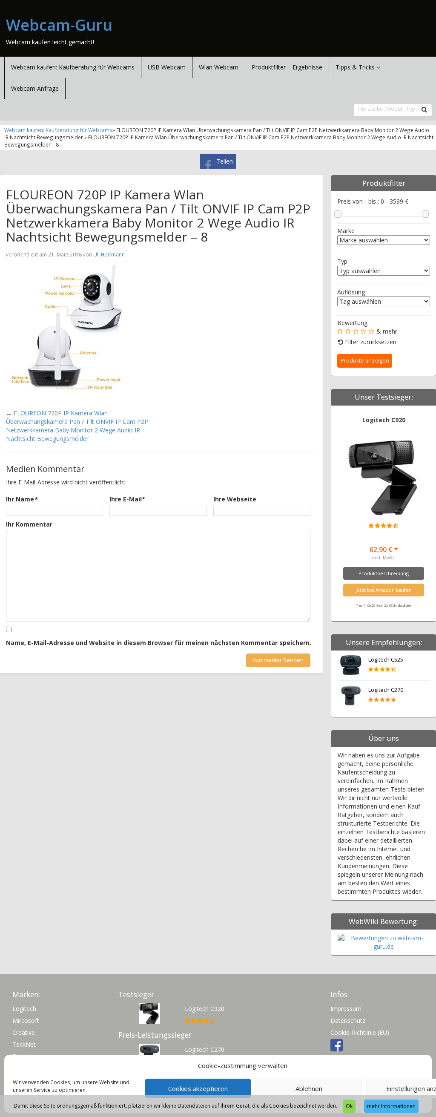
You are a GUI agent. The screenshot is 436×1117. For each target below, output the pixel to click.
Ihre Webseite (234, 499)
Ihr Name (21, 499)
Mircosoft (25, 1020)
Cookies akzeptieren (198, 1088)
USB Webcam (167, 67)
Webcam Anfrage (35, 88)
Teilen (224, 161)
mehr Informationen (391, 1106)
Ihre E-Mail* (127, 499)
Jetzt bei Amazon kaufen (384, 590)
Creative (23, 1032)
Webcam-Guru (59, 25)
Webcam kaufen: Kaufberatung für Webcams (73, 67)
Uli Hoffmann (109, 254)
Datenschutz (347, 1020)
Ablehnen (308, 1088)
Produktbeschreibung (384, 573)
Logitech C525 (385, 659)
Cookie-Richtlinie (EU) (359, 1032)
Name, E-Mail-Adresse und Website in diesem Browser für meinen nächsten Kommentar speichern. (158, 643)
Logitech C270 (385, 690)
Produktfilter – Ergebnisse (287, 67)
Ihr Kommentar (29, 524)
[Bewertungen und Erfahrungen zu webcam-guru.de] (384, 942)
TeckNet (24, 1044)
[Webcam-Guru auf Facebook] (336, 1044)
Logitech (24, 1009)
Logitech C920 (383, 420)
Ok (349, 1106)
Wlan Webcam (218, 67)
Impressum (345, 1009)
